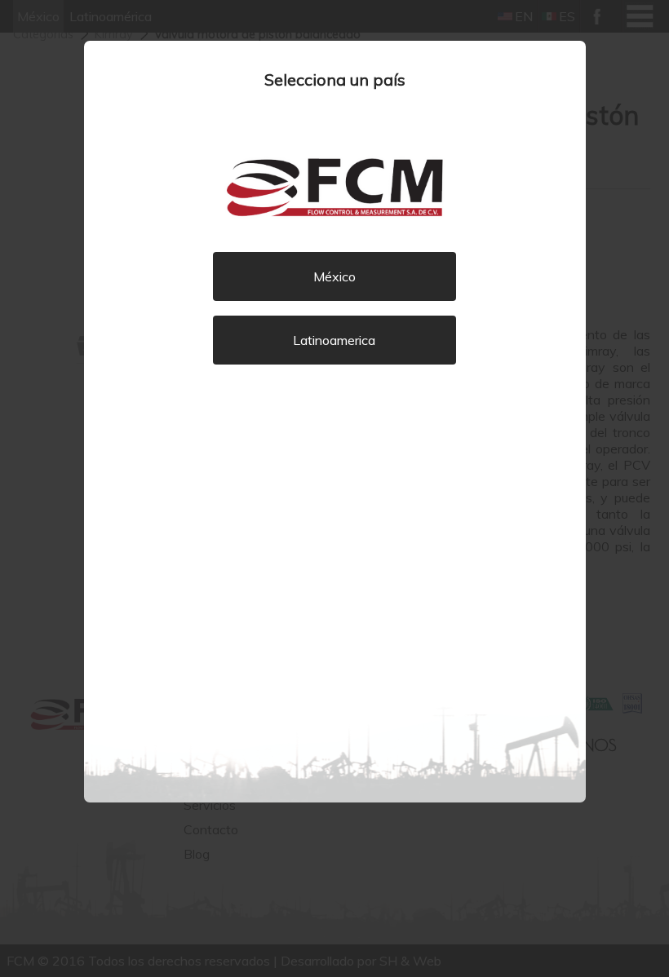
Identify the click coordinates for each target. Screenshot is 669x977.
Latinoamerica (334, 340)
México (334, 276)
